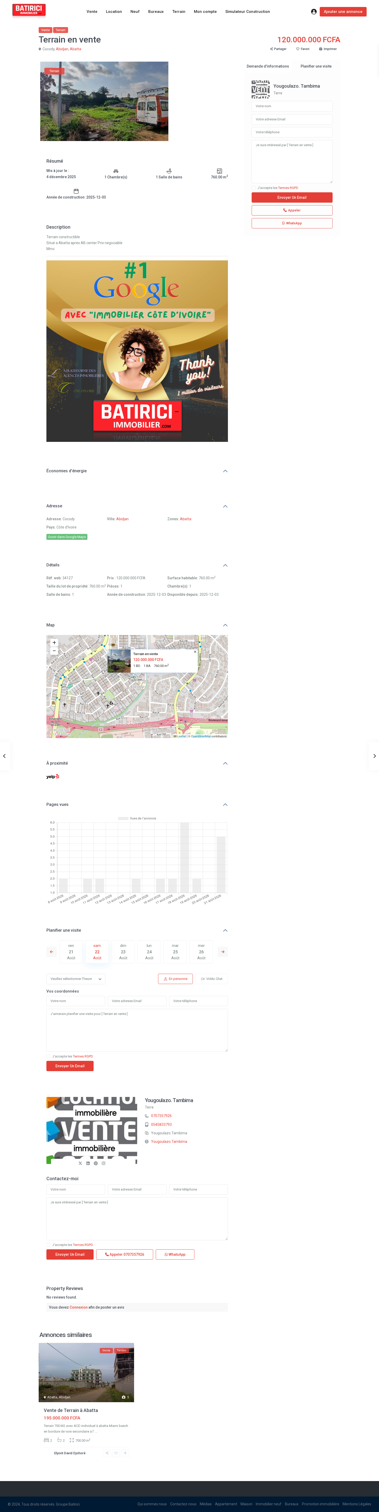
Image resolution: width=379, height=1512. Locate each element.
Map (50, 625)
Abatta (75, 49)
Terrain (178, 11)
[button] (137, 680)
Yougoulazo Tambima (169, 1141)
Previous (51, 952)
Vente (92, 11)
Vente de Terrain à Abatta (71, 1410)
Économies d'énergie (66, 470)
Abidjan (62, 49)
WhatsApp (176, 1254)
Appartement (226, 1504)
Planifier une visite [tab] (316, 66)
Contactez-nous (183, 1504)
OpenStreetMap (201, 736)
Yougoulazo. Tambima (169, 1100)
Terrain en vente (145, 654)
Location (114, 11)
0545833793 (161, 1124)
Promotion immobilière (320, 1504)
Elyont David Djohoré (70, 1453)
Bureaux (156, 11)
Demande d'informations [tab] (268, 66)
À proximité (57, 763)
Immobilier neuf (269, 1504)
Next (223, 952)
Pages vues (57, 804)
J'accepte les (72, 1056)
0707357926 (161, 1116)
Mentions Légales (357, 1504)
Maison (246, 1504)
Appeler (126, 1254)
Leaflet (181, 736)
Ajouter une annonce (343, 11)
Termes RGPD (83, 1056)
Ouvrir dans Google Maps (67, 537)
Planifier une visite (63, 930)
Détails (53, 565)
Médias (206, 1504)
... (96, 1431)
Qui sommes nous (152, 1504)
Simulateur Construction (247, 11)
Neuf (135, 11)
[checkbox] (48, 1056)
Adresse (54, 505)
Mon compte (205, 11)
